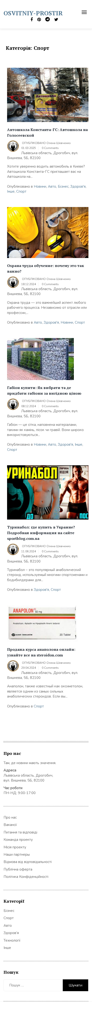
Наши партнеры (17, 854)
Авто (52, 186)
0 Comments (50, 148)
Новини (40, 186)
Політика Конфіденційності (26, 876)
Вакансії (10, 824)
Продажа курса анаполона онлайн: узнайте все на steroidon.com (41, 652)
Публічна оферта (18, 869)
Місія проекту (15, 847)
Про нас (10, 817)
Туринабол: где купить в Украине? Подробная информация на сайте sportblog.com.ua (41, 533)
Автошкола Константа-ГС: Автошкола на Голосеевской (47, 132)
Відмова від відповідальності (28, 861)
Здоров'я (78, 186)
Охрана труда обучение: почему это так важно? (45, 268)
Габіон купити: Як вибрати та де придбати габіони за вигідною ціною (44, 390)
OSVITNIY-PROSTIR (33, 13)
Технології (12, 940)
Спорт (21, 191)
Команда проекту (18, 839)
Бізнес (63, 186)
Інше (11, 191)
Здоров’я (11, 933)
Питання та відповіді (20, 832)
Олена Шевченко (58, 143)
